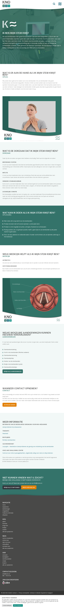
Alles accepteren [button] (18, 605)
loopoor (4, 563)
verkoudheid (5, 544)
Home (4, 505)
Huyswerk (43, 593)
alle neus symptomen (7, 548)
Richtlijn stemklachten (8, 440)
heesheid (4, 523)
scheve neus (5, 540)
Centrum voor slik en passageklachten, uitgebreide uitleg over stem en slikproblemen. (27, 453)
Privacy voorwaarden (24, 593)
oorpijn (4, 561)
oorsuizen (4, 555)
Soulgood (50, 593)
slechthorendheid (6, 559)
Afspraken (5, 515)
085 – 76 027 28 (6, 575)
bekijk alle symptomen (11, 487)
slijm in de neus (6, 542)
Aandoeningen (6, 509)
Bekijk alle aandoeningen (12, 371)
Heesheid (5, 433)
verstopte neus (6, 546)
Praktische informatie (7, 513)
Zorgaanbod (5, 511)
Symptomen (5, 507)
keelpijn (4, 527)
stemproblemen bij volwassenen (11, 427)
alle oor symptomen (7, 565)
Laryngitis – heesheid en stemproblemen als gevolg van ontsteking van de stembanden (28, 446)
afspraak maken (9, 405)
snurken (4, 529)
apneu (4, 521)
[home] (19, 4)
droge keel (5, 525)
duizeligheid (5, 557)
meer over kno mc (29, 487)
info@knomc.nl (6, 574)
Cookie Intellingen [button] (7, 605)
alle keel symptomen (7, 531)
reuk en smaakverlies (7, 538)
